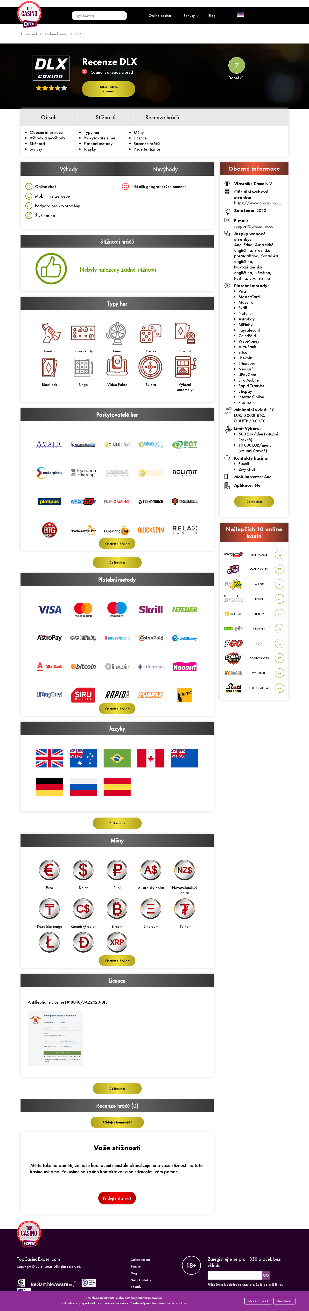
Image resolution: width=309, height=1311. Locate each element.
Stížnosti (37, 143)
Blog (212, 15)
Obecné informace (46, 132)
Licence (140, 138)
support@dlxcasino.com (255, 226)
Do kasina (117, 562)
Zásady (136, 1286)
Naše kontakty (141, 1280)
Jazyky (90, 149)
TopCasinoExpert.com (38, 1259)
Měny (139, 132)
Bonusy (189, 15)
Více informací (258, 1301)
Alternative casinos (109, 89)
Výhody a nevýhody (47, 138)
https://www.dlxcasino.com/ (260, 203)
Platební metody (98, 143)
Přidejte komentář (117, 1122)
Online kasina (160, 15)
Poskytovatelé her (99, 138)
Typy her (91, 132)
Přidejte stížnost (148, 149)
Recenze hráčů (147, 143)
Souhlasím (284, 1301)
